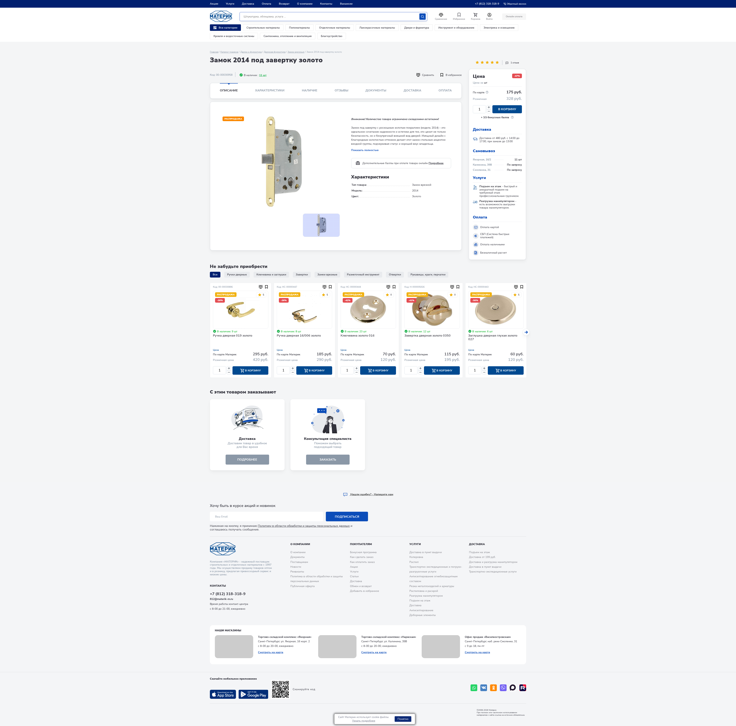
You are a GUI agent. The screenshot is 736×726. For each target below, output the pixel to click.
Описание (229, 90)
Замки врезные (296, 51)
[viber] (503, 687)
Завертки (302, 274)
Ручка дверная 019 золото (232, 336)
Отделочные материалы (334, 28)
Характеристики (269, 90)
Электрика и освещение (499, 28)
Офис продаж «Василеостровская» (488, 637)
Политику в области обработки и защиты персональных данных (304, 526)
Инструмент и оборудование (456, 28)
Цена (216, 350)
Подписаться (347, 517)
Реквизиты (297, 571)
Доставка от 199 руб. (482, 557)
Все (215, 274)
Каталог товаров (229, 51)
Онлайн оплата (514, 16)
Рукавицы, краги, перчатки (428, 274)
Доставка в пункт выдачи (425, 552)
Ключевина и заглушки (271, 274)
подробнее (247, 459)
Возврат (284, 4)
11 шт (263, 75)
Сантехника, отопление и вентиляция (288, 36)
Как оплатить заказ (362, 562)
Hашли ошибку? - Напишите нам (371, 494)
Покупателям (361, 544)
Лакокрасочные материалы (377, 28)
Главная (214, 51)
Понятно (403, 719)
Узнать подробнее (363, 721)
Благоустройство (331, 36)
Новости (295, 567)
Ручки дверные (237, 274)
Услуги (230, 4)
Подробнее (436, 163)
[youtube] (522, 687)
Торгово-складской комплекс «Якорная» (284, 637)
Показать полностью (365, 150)
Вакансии (346, 4)
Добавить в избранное (364, 591)
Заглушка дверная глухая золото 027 (492, 337)
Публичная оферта (302, 586)
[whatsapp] (474, 687)
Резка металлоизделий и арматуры (431, 586)
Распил (414, 562)
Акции (214, 4)
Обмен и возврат (361, 586)
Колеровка (416, 557)
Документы (376, 90)
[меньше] (489, 111)
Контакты (326, 4)
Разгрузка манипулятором (426, 596)
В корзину (507, 109)
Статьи (354, 576)
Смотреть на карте (270, 652)
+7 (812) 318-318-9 (487, 4)
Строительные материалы (263, 28)
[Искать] (422, 16)
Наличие (309, 90)
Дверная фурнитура (274, 51)
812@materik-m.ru (221, 599)
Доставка (248, 4)
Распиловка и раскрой (423, 591)
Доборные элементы (422, 615)
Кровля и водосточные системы (234, 36)
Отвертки (395, 274)
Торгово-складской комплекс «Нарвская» (388, 637)
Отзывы (341, 90)
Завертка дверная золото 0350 (427, 336)
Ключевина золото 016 (358, 336)
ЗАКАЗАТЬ (328, 459)
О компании (304, 4)
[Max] (513, 687)
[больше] (489, 107)
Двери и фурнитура (416, 28)
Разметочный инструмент (363, 274)
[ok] (493, 687)
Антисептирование (421, 610)
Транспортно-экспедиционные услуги (493, 571)
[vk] (483, 687)
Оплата (266, 4)
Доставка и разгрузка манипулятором (493, 562)
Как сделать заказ (361, 557)
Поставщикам (299, 562)
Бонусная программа (363, 552)
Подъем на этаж (419, 600)
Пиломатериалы (299, 28)
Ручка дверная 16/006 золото (299, 336)
